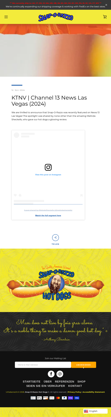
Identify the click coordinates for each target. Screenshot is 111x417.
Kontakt (75, 385)
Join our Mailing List (55, 358)
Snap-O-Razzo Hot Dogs (36, 392)
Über (48, 381)
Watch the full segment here (48, 215)
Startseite (31, 381)
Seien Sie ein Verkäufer (45, 385)
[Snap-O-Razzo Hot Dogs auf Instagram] (59, 374)
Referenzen (64, 381)
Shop (81, 381)
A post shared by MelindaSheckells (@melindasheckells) (48, 210)
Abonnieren (83, 365)
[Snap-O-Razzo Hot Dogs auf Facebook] (51, 374)
